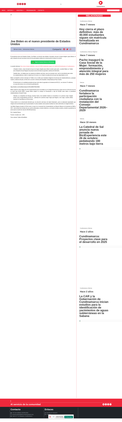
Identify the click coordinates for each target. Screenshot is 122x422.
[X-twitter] (20, 4)
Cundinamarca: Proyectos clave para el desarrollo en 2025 (93, 239)
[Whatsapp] (25, 4)
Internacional (26, 49)
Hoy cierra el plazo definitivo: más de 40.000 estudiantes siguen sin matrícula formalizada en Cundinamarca (47, 66)
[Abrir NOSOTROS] (23, 10)
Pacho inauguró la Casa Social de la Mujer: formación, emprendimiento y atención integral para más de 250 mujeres (93, 66)
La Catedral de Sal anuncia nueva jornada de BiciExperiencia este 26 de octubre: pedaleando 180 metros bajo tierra (93, 135)
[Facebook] (18, 4)
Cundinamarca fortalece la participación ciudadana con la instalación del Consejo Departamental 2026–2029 (93, 100)
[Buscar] (120, 10)
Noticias (32, 49)
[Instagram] (23, 4)
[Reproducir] (101, 3)
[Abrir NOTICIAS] (13, 10)
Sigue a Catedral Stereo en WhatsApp (44, 62)
